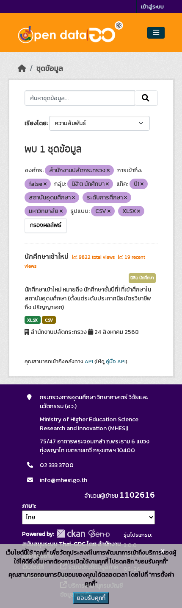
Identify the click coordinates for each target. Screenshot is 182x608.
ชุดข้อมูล (49, 68)
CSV (49, 320)
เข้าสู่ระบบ (152, 7)
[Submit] (146, 98)
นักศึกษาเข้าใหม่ (47, 256)
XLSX (32, 320)
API (89, 361)
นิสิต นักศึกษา (142, 278)
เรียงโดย (36, 123)
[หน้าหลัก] (22, 68)
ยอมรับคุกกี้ (91, 598)
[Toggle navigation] (156, 33)
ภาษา (28, 506)
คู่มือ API (116, 361)
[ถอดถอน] (108, 170)
